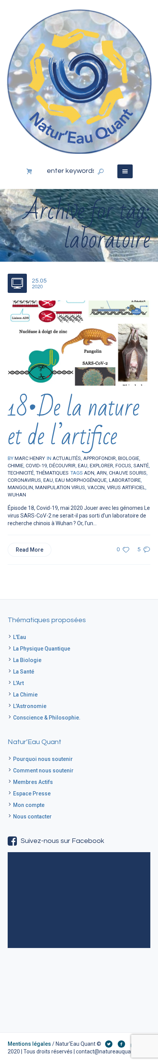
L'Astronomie (29, 706)
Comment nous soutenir (43, 770)
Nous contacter (32, 816)
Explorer (101, 465)
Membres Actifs (33, 782)
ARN (102, 473)
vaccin (96, 487)
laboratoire (125, 480)
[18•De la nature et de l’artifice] (79, 343)
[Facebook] (121, 1044)
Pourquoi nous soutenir (43, 759)
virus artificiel (126, 487)
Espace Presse (32, 793)
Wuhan (17, 495)
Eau (82, 465)
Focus (123, 465)
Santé (141, 465)
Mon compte (28, 805)
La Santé (23, 672)
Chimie (15, 465)
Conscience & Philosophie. (47, 718)
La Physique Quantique (41, 649)
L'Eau (19, 637)
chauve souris (127, 473)
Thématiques (52, 473)
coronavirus (24, 480)
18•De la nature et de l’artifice (74, 422)
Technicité (21, 473)
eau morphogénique (81, 480)
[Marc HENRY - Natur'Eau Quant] (79, 81)
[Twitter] (108, 1044)
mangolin (20, 487)
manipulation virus (60, 487)
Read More (29, 550)
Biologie (128, 458)
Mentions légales (29, 1044)
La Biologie (27, 660)
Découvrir (62, 465)
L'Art (18, 683)
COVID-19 (36, 465)
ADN (89, 473)
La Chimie (25, 695)
